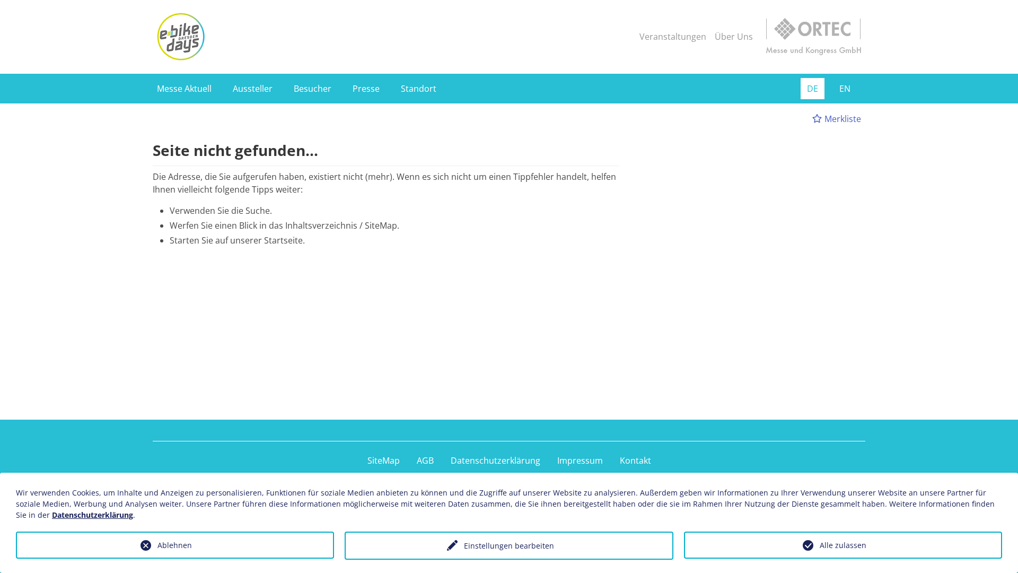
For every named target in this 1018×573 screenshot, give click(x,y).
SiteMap (383, 460)
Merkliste (841, 119)
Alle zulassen (843, 545)
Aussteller (253, 88)
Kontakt (635, 460)
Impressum (580, 460)
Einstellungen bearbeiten (509, 546)
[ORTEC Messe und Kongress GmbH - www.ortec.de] (813, 36)
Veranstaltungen (672, 36)
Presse (366, 88)
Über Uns (734, 36)
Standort (418, 88)
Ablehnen (174, 545)
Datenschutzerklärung (495, 460)
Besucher (312, 88)
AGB (425, 460)
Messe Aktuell (184, 88)
